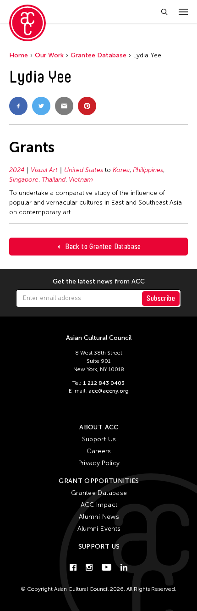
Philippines (148, 170)
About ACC (98, 427)
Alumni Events (99, 529)
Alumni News (99, 517)
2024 (16, 170)
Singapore (23, 179)
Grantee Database (98, 55)
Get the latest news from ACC (99, 281)
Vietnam (81, 179)
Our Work (49, 55)
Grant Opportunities (99, 481)
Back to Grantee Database (103, 246)
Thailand (54, 179)
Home (18, 55)
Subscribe (161, 298)
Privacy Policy (99, 463)
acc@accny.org (108, 391)
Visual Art (44, 170)
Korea (121, 170)
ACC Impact (99, 505)
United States (83, 170)
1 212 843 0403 (104, 383)
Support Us (99, 439)
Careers (99, 451)
